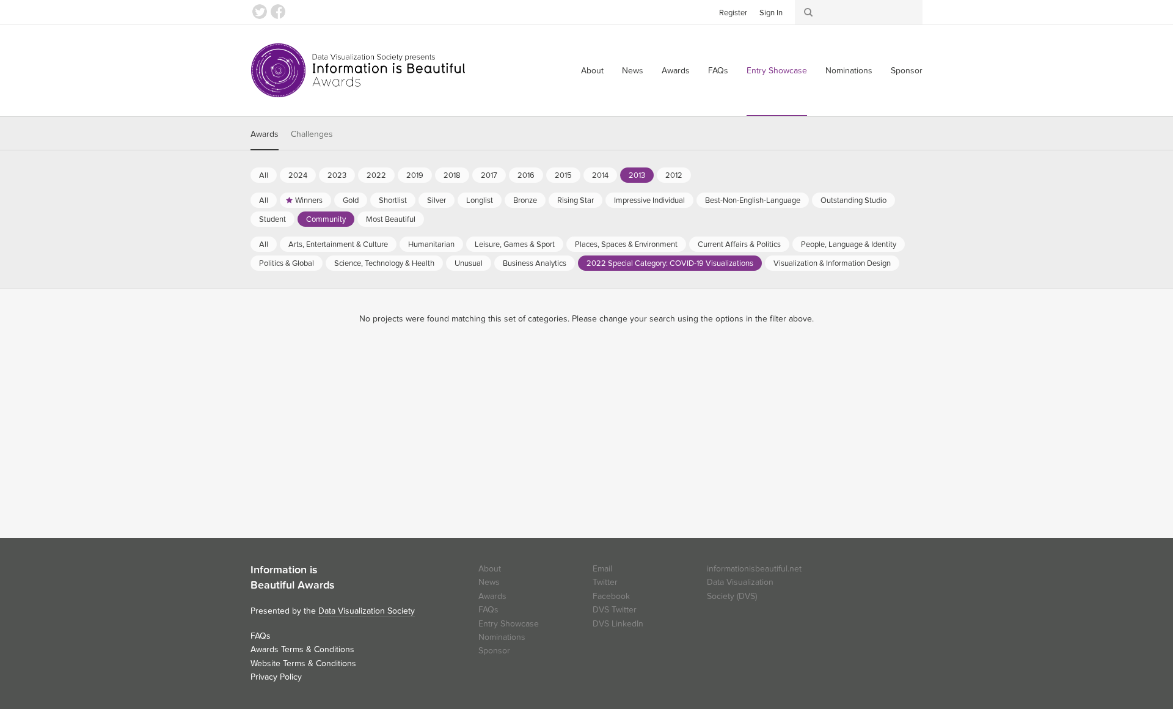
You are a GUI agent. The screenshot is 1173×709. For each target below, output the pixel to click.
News (632, 70)
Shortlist (393, 200)
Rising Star (575, 200)
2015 (563, 175)
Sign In (771, 13)
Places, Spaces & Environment (626, 244)
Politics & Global (286, 263)
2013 (637, 175)
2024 (297, 175)
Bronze (525, 200)
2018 (452, 175)
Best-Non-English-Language (752, 200)
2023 (336, 175)
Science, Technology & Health (384, 263)
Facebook (278, 11)
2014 (600, 175)
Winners (309, 200)
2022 (376, 175)
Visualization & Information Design (832, 263)
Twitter (259, 11)
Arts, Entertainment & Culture (338, 244)
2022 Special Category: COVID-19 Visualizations (669, 263)
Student (272, 219)
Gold (351, 200)
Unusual (469, 263)
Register (733, 13)
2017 (489, 175)
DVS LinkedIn (618, 624)
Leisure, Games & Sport (515, 244)
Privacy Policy (276, 677)
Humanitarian (431, 244)
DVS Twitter (615, 609)
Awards (676, 70)
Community (326, 219)
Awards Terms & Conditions (302, 649)
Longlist (479, 200)
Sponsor (907, 70)
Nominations (848, 70)
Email (602, 569)
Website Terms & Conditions (303, 663)
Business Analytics (534, 263)
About (592, 70)
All (263, 175)
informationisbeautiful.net (754, 569)
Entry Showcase (777, 70)
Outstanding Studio (853, 200)
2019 (414, 175)
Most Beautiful (390, 219)
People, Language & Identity (848, 244)
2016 (526, 175)
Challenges (312, 134)
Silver (436, 200)
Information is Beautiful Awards (358, 70)
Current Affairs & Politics (739, 244)
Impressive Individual (649, 200)
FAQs (718, 70)
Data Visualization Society (366, 611)
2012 (673, 175)
